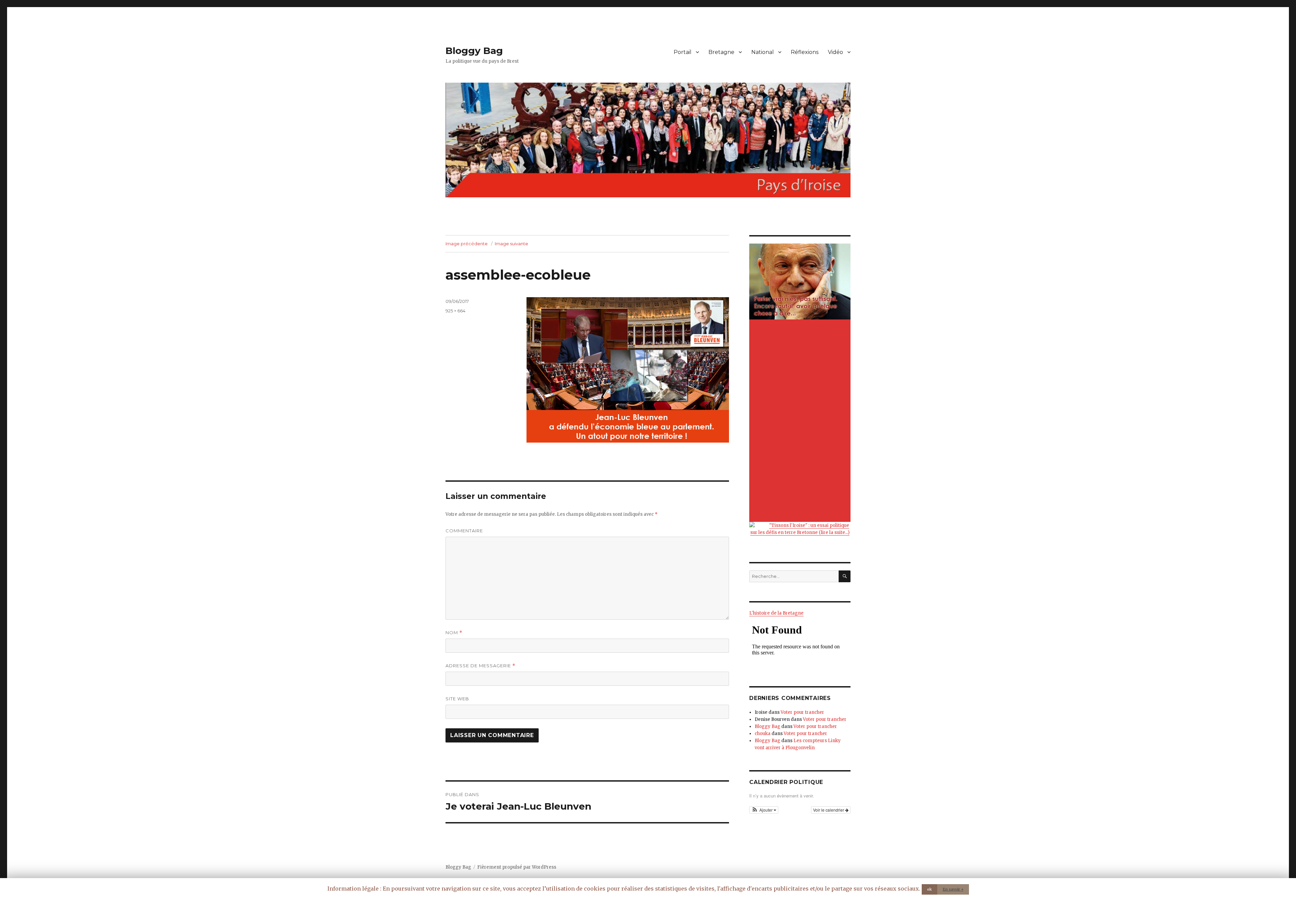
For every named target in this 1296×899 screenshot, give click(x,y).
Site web (457, 698)
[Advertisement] (801, 421)
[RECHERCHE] (844, 576)
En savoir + (953, 889)
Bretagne (721, 52)
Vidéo (835, 52)
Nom (454, 633)
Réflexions (804, 52)
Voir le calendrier (829, 810)
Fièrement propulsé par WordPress (516, 867)
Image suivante (511, 243)
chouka (763, 733)
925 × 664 (455, 310)
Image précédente (467, 243)
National (762, 52)
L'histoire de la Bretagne (776, 613)
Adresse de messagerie (480, 666)
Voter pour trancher (802, 712)
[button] (764, 810)
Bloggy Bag (474, 50)
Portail (683, 52)
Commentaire (464, 530)
